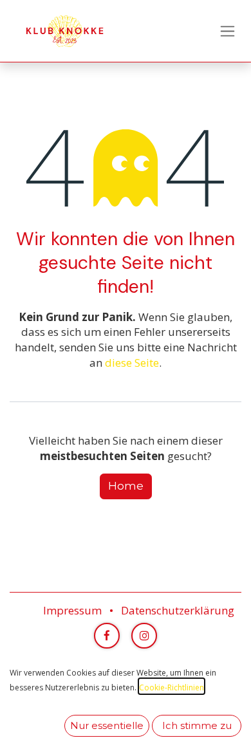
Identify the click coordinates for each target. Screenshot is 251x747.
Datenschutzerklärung (177, 610)
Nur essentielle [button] (107, 726)
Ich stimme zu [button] (197, 726)
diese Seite (132, 362)
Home (126, 485)
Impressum (72, 610)
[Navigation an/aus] (227, 31)
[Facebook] (106, 635)
